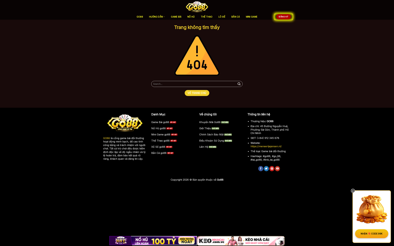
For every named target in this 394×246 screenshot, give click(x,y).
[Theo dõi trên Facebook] (260, 168)
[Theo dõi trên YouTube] (277, 168)
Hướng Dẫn (156, 16)
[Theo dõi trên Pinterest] (271, 168)
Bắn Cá (235, 16)
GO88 (106, 138)
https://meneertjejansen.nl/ (266, 146)
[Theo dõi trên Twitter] (266, 168)
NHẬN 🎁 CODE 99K (371, 233)
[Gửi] (239, 84)
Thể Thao (206, 16)
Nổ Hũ (191, 16)
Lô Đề (222, 16)
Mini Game (251, 16)
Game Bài (176, 16)
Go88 (140, 16)
